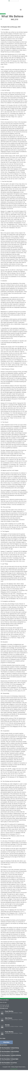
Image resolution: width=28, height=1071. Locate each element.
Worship (7, 1025)
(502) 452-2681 (3, 1002)
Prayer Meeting (9, 1011)
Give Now (6, 1042)
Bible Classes (8, 1018)
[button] (20, 9)
